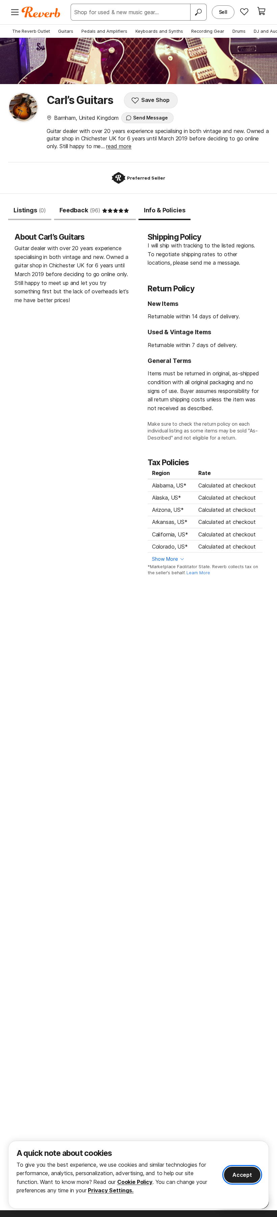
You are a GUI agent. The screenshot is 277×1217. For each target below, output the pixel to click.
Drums (239, 31)
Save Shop (155, 100)
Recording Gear (207, 31)
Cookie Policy (134, 1182)
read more (118, 146)
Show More (165, 559)
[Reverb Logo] (41, 12)
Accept (242, 1174)
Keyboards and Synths (159, 31)
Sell (223, 12)
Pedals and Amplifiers (104, 31)
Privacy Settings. (110, 1190)
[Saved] (244, 11)
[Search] (198, 12)
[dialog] (138, 1175)
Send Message (150, 118)
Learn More (198, 572)
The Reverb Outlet (31, 31)
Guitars (65, 31)
